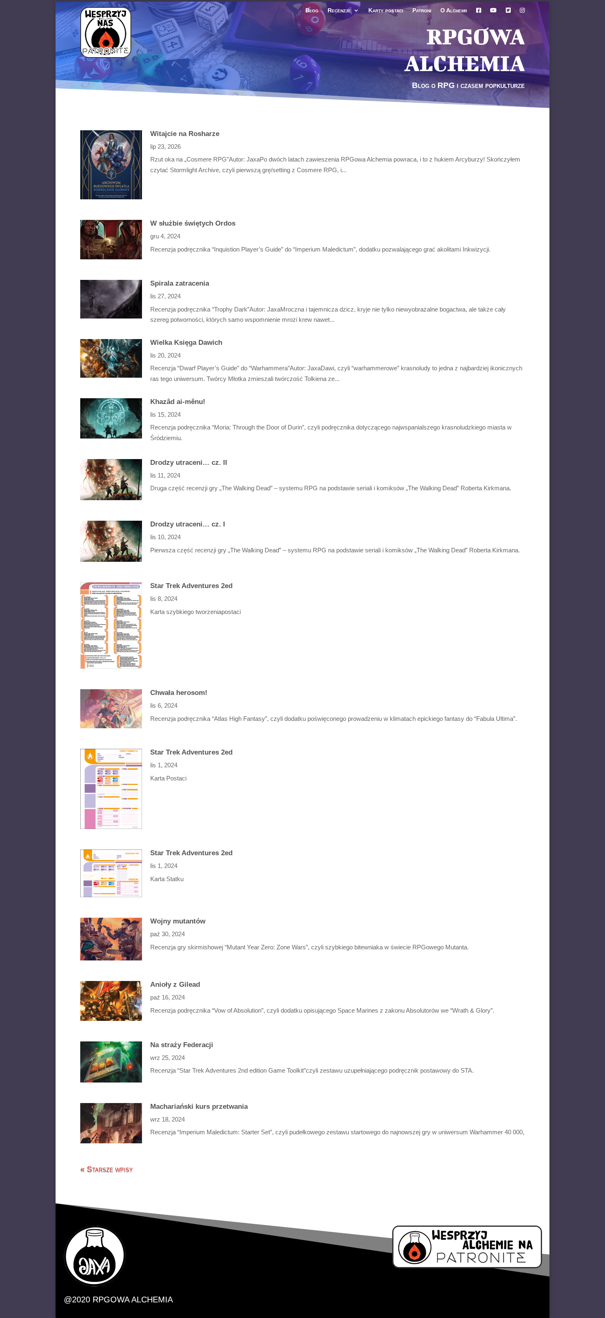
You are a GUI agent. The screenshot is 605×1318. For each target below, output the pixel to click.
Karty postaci (385, 10)
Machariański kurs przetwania (199, 1106)
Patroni (421, 10)
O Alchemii (453, 10)
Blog (312, 10)
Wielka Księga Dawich (186, 342)
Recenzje (339, 10)
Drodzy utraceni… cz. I (187, 524)
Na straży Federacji (181, 1045)
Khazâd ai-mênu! (177, 402)
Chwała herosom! (178, 693)
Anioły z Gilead (175, 984)
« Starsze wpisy (106, 1169)
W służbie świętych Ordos (192, 223)
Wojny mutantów (177, 921)
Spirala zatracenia (179, 283)
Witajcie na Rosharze (184, 134)
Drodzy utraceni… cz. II (188, 462)
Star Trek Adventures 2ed (191, 586)
